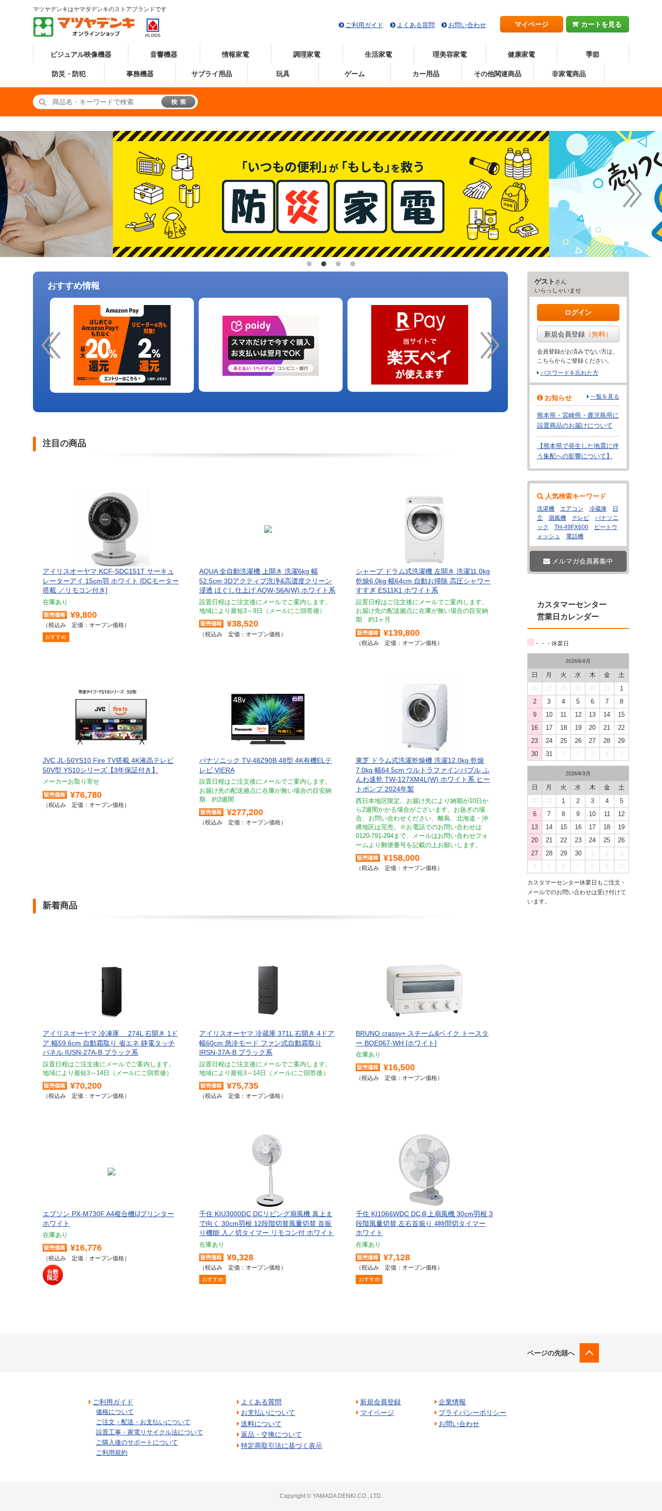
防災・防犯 (69, 74)
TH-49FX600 (571, 527)
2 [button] (324, 264)
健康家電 (521, 54)
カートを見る (600, 24)
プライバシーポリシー (472, 1412)
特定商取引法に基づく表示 (281, 1445)
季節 (592, 54)
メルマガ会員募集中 (581, 561)
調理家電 (306, 54)
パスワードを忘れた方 (569, 373)
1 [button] (309, 264)
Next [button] (632, 194)
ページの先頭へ (551, 1353)
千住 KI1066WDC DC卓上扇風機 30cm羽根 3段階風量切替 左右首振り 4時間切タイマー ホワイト (424, 1223)
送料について (261, 1424)
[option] (122, 345)
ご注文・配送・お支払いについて (143, 1422)
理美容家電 (450, 54)
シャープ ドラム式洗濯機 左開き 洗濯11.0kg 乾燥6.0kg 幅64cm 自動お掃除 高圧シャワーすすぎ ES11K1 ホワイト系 (423, 580)
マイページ (532, 24)
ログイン (578, 312)
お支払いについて (268, 1412)
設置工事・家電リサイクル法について (149, 1432)
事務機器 (140, 74)
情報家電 (235, 54)
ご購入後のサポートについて (137, 1442)
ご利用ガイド (364, 25)
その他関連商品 (497, 74)
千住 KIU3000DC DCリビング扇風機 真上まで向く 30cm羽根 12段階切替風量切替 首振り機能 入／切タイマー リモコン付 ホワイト (266, 1223)
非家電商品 (569, 74)
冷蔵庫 (598, 508)
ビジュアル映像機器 (80, 54)
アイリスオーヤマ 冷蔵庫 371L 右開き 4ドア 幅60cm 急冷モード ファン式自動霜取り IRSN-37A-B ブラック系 (266, 1042)
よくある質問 (416, 25)
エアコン (571, 508)
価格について (115, 1411)
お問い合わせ (467, 25)
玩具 (283, 74)
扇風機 (557, 517)
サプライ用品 (211, 74)
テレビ (580, 517)
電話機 (574, 536)
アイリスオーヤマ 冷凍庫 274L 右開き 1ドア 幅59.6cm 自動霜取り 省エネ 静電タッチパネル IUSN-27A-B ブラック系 (110, 1042)
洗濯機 (545, 508)
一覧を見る (604, 396)
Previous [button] (29, 194)
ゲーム (355, 74)
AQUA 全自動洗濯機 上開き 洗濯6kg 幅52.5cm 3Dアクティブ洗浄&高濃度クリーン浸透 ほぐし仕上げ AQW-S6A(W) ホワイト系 (267, 580)
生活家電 (378, 54)
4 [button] (353, 264)
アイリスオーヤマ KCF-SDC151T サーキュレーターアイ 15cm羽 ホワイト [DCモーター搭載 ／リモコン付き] (111, 580)
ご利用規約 (111, 1452)
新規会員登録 (578, 334)
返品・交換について (271, 1434)
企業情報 (452, 1402)
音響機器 (163, 54)
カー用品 (426, 74)
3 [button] (338, 264)
